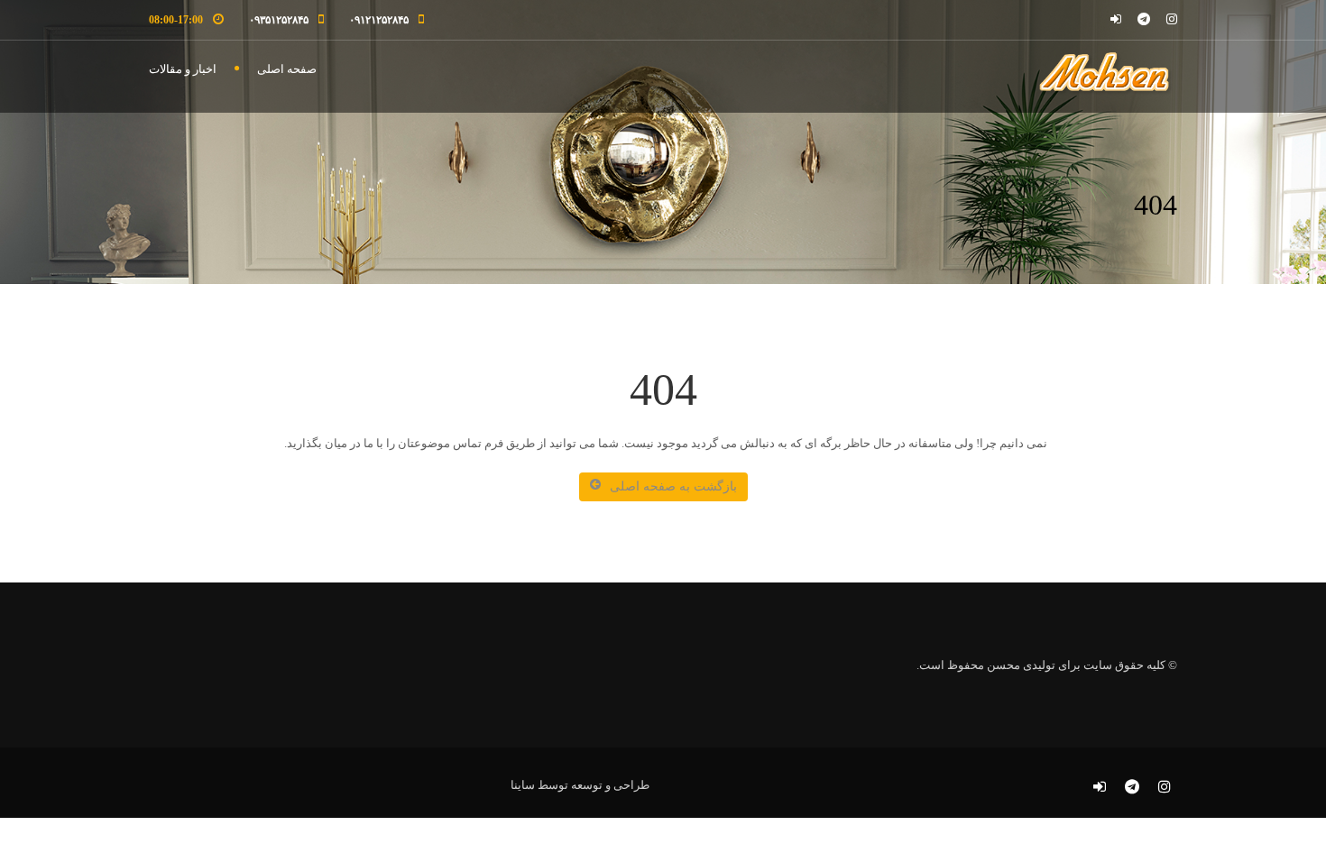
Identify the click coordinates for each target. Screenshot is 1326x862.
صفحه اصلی (287, 69)
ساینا (523, 785)
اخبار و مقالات (182, 69)
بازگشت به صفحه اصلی (673, 486)
